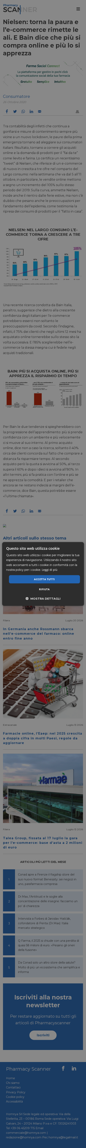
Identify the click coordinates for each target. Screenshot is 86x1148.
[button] (43, 598)
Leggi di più (49, 569)
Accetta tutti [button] (44, 579)
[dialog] (43, 574)
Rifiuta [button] (44, 589)
